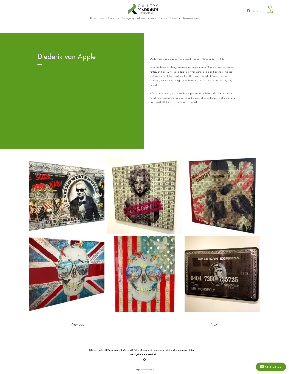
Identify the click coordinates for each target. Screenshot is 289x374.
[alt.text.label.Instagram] (144, 359)
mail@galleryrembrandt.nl (143, 354)
